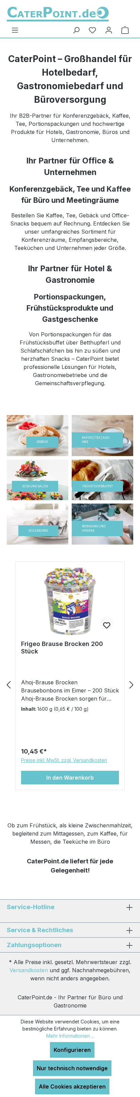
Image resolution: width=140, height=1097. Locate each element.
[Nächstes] (131, 685)
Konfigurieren (72, 1049)
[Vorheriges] (8, 685)
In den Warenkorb (70, 777)
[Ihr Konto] (109, 30)
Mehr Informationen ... (70, 1036)
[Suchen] (76, 30)
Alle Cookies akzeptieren (72, 1086)
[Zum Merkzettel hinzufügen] (106, 623)
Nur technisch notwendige (72, 1068)
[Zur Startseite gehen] (58, 14)
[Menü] (15, 30)
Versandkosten (29, 970)
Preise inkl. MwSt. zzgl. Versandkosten (64, 760)
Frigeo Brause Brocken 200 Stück (62, 647)
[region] (70, 685)
